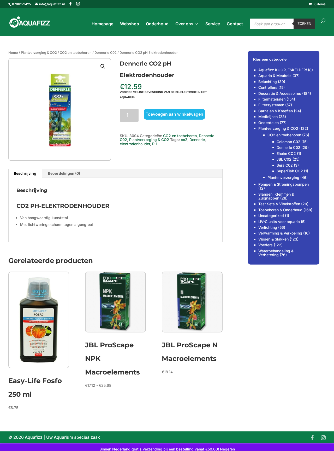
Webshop (129, 24)
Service (212, 24)
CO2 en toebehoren (76, 53)
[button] (103, 66)
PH (154, 144)
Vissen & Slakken (273, 239)
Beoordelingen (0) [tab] (64, 173)
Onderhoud (157, 24)
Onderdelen (268, 122)
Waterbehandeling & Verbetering (276, 253)
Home (13, 53)
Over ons (184, 24)
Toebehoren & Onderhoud (280, 210)
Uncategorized (271, 215)
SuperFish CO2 (290, 171)
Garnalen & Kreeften (275, 111)
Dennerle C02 (105, 53)
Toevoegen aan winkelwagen (174, 114)
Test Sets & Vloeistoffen (279, 204)
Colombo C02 (288, 141)
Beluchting (267, 81)
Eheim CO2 (286, 153)
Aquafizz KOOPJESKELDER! (282, 70)
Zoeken (304, 23)
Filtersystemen (271, 105)
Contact (235, 24)
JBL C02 (284, 159)
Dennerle (197, 139)
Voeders (265, 245)
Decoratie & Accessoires (279, 93)
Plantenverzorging (283, 177)
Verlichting (267, 227)
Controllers (267, 87)
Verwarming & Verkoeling (280, 233)
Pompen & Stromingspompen (283, 184)
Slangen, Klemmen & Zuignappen (276, 196)
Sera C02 (285, 165)
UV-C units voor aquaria (279, 221)
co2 (184, 139)
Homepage (102, 24)
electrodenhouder (135, 144)
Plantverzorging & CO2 (39, 53)
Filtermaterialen (271, 99)
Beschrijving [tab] (25, 173)
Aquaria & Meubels (274, 75)
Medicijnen (268, 116)
